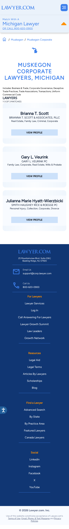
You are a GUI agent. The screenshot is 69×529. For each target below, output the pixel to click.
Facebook (34, 473)
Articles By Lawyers (34, 373)
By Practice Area (34, 423)
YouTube (34, 487)
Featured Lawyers (34, 430)
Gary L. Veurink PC (34, 161)
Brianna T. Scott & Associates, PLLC (34, 117)
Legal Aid (34, 360)
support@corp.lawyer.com (37, 273)
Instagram (34, 466)
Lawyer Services (34, 303)
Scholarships (34, 380)
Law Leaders (34, 331)
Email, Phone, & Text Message (35, 518)
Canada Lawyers (34, 437)
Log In (34, 310)
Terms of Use (14, 518)
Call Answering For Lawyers (34, 317)
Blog (34, 387)
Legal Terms (34, 367)
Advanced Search (34, 409)
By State (34, 416)
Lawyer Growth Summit (34, 324)
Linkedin (34, 459)
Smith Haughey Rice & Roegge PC (34, 205)
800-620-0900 (23, 28)
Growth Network (34, 338)
